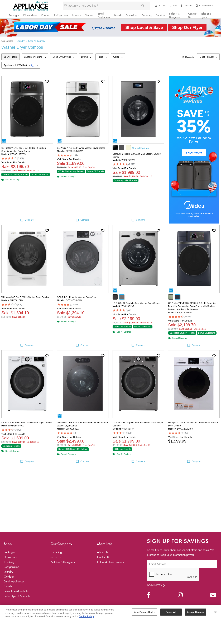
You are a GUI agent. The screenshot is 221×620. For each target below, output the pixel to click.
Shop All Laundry (36, 41)
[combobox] (35, 56)
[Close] (215, 612)
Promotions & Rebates (16, 591)
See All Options (140, 148)
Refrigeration (61, 15)
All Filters (12, 56)
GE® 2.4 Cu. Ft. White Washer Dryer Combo (77, 297)
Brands (118, 15)
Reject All (171, 612)
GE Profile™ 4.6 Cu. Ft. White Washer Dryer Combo (81, 148)
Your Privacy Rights (144, 612)
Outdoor (89, 15)
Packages (14, 15)
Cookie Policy (86, 616)
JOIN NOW (155, 585)
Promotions (131, 15)
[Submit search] (142, 6)
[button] (156, 6)
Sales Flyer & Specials (17, 596)
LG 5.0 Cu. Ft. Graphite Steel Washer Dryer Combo (136, 303)
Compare (29, 220)
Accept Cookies (195, 612)
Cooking (45, 15)
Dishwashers (30, 15)
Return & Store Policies (110, 562)
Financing (147, 15)
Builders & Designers (174, 15)
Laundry (76, 15)
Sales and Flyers (205, 15)
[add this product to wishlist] (47, 81)
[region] (110, 612)
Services (160, 15)
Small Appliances (104, 15)
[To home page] (31, 6)
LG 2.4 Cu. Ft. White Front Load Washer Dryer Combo (26, 422)
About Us (102, 552)
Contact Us (192, 15)
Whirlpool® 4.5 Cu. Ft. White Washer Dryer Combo (25, 297)
